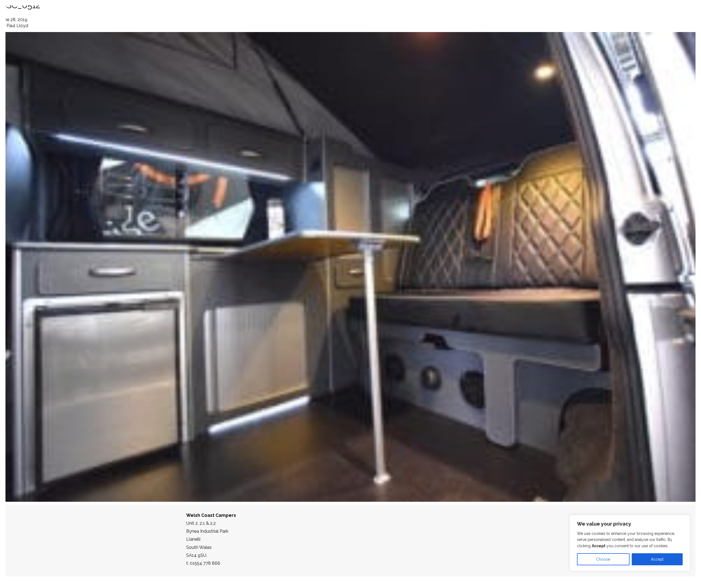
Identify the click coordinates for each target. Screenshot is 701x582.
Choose (603, 559)
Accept (657, 559)
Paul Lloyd (17, 25)
